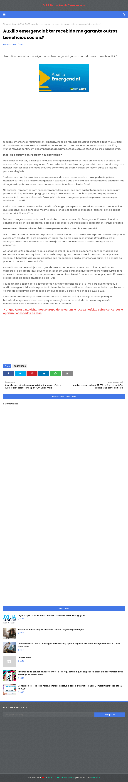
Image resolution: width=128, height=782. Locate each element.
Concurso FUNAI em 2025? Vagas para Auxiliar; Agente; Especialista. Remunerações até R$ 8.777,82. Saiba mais (68, 645)
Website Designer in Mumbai (61, 777)
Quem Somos (24, 657)
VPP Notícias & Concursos (64, 5)
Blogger (95, 777)
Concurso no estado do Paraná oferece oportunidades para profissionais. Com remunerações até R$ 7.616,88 (69, 687)
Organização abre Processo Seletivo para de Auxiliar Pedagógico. (51, 615)
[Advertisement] (64, 115)
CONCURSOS (24, 24)
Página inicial (9, 24)
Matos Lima (10, 44)
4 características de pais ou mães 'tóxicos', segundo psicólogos (50, 629)
